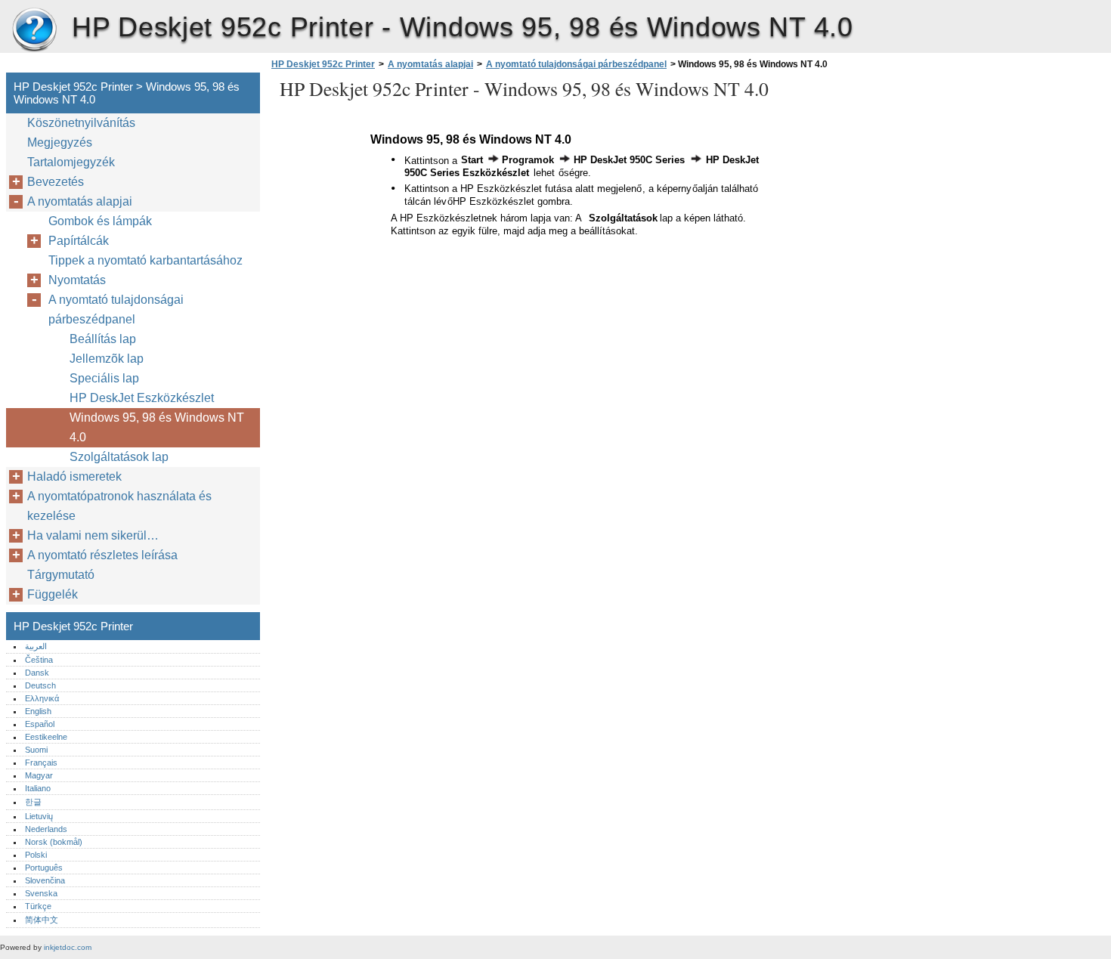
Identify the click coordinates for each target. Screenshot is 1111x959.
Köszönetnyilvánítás (81, 122)
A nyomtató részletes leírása (102, 555)
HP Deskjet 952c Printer (34, 30)
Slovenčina (45, 880)
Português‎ (44, 867)
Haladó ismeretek (74, 476)
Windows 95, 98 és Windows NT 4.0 (157, 427)
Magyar (39, 775)
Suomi (36, 749)
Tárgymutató (60, 574)
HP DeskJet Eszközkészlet (142, 397)
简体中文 (41, 919)
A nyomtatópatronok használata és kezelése (119, 506)
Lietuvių (39, 816)
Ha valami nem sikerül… (93, 535)
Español (39, 724)
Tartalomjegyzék (71, 162)
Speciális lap (104, 378)
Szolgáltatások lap (119, 456)
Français (41, 762)
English (38, 711)
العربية (36, 646)
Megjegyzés (59, 142)
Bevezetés (55, 181)
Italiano (38, 788)
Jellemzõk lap (107, 358)
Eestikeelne (46, 736)
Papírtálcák (78, 240)
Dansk (37, 672)
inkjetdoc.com (67, 947)
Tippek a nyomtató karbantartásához (145, 260)
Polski (36, 854)
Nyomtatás (77, 280)
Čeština (39, 659)
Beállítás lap (103, 339)
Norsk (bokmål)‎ (53, 841)
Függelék (52, 594)
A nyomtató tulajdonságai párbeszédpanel (576, 64)
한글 (33, 801)
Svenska (41, 893)
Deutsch (40, 685)
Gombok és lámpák (100, 221)
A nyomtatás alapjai (430, 64)
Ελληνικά (42, 698)
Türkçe (38, 906)
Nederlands (46, 829)
